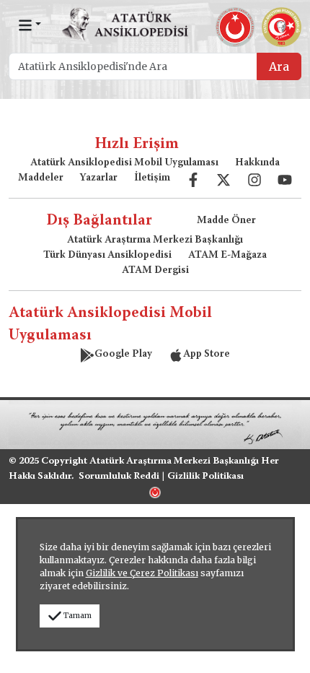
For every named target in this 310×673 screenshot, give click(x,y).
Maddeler (40, 178)
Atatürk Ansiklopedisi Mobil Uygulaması (124, 163)
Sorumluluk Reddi (119, 477)
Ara (279, 66)
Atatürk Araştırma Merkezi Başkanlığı (155, 240)
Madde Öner (226, 221)
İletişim (152, 178)
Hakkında (257, 163)
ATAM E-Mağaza (227, 256)
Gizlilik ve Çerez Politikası (142, 573)
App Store (206, 354)
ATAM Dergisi (155, 271)
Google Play (123, 354)
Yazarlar (98, 178)
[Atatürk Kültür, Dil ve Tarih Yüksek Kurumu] (155, 491)
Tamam (77, 615)
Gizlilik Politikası (205, 477)
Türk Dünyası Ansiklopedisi (107, 256)
